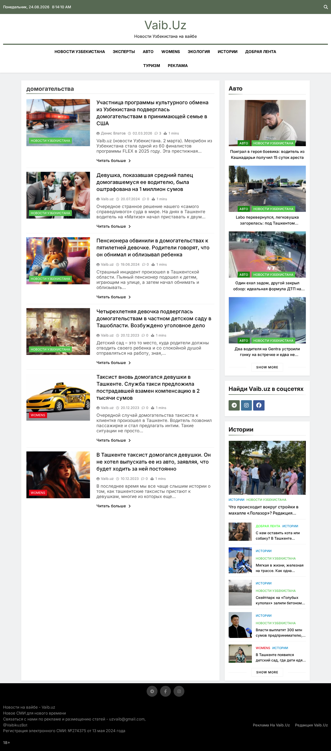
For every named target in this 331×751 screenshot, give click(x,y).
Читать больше (111, 160)
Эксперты (124, 51)
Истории (227, 51)
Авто (148, 51)
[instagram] (247, 405)
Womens (170, 51)
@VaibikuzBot (15, 725)
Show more (267, 367)
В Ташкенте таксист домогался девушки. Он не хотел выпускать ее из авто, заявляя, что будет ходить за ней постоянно (153, 462)
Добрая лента (260, 51)
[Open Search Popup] (326, 7)
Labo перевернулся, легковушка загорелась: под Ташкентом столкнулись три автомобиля (267, 223)
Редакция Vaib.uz (311, 725)
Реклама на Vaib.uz (271, 725)
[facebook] (259, 405)
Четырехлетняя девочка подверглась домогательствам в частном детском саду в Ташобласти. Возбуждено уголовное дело (153, 318)
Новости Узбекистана (80, 51)
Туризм (151, 65)
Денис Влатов (113, 133)
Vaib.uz (165, 25)
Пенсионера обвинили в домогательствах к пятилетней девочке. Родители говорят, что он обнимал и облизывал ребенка (152, 247)
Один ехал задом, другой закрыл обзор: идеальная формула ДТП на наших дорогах (267, 288)
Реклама (178, 65)
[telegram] (235, 405)
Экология (199, 51)
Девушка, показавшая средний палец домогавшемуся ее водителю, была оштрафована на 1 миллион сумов (144, 182)
